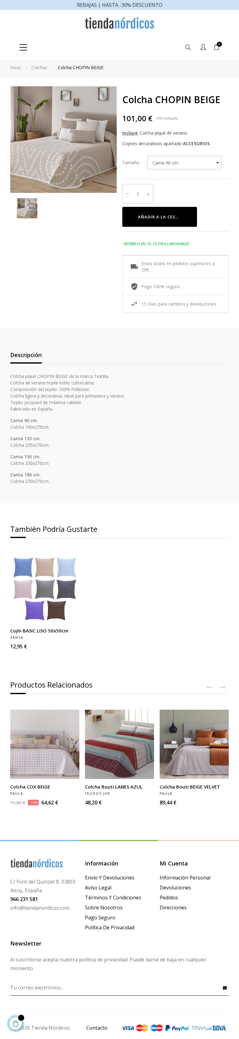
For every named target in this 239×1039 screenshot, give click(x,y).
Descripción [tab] (26, 355)
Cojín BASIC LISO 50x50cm (39, 630)
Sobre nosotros (104, 907)
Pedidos (169, 897)
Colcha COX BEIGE (30, 787)
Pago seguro (100, 917)
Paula (16, 793)
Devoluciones (175, 887)
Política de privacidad (109, 927)
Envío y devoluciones (109, 877)
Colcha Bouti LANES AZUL (114, 787)
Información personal (185, 877)
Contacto (96, 1027)
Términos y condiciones (113, 897)
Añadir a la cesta (160, 217)
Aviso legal (98, 887)
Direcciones (173, 907)
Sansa (16, 637)
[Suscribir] (225, 987)
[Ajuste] (203, 47)
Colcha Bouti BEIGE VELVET (190, 787)
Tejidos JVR (97, 793)
